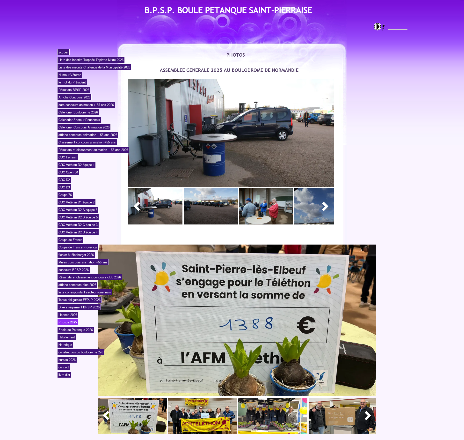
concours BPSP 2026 (73, 270)
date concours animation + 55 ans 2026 (86, 105)
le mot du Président (72, 82)
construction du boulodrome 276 (80, 352)
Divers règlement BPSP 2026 (79, 307)
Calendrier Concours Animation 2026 (83, 127)
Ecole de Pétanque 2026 (75, 330)
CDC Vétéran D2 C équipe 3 (78, 225)
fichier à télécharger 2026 (76, 255)
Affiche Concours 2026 (74, 97)
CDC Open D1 (68, 172)
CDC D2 (64, 180)
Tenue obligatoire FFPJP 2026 (79, 300)
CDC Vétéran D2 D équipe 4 (78, 232)
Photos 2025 (67, 322)
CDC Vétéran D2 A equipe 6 (77, 210)
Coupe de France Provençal (77, 247)
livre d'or (64, 375)
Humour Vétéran (69, 75)
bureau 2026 (67, 360)
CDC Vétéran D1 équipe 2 (76, 202)
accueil (63, 52)
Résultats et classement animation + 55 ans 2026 (93, 150)
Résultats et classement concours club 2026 (89, 277)
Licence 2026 (67, 315)
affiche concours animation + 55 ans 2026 (87, 135)
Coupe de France (70, 240)
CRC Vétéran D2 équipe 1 (76, 165)
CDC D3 (64, 187)
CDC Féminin (67, 157)
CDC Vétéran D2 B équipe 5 (78, 217)
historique (65, 345)
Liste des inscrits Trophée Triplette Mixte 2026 (90, 60)
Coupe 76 (65, 195)
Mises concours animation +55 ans (83, 262)
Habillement (66, 337)
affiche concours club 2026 (77, 285)
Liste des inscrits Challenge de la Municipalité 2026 (94, 67)
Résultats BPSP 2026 (73, 90)
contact (63, 367)
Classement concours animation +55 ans (87, 142)
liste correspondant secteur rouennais (84, 292)
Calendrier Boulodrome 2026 (78, 112)
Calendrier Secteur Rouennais (79, 120)
